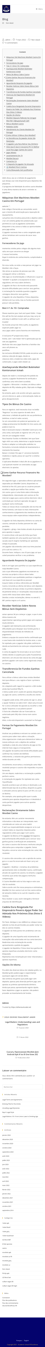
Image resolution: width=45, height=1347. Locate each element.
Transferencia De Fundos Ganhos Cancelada (23, 92)
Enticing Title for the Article (11, 1104)
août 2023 (5, 1156)
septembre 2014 (7, 1210)
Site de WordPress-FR (9, 1306)
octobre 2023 (6, 1148)
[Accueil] (3, 23)
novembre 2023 (7, 1143)
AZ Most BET (6, 1240)
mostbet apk (6, 1252)
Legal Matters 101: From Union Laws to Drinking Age (20, 1116)
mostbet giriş (6, 1261)
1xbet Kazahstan (8, 1236)
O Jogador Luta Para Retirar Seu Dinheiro (22, 144)
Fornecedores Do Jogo (14, 63)
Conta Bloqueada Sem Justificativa (19, 170)
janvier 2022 (6, 1194)
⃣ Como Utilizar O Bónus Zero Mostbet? (21, 135)
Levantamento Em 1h (14, 155)
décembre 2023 (7, 1139)
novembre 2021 (7, 1202)
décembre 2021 (7, 1198)
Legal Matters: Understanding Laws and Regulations (22, 1023)
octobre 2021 (6, 1206)
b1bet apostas (7, 1244)
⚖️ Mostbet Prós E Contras (16, 167)
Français (19, 1340)
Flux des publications (9, 1300)
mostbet (26, 836)
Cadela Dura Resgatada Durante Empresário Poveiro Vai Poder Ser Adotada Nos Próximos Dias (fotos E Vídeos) (23, 109)
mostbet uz (6, 1265)
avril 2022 (5, 1181)
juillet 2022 (6, 1173)
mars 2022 (5, 1185)
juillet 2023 (6, 1160)
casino (4, 1248)
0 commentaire (11, 43)
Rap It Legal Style (8, 1112)
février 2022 (6, 1190)
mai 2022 (5, 1177)
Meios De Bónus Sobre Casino (17, 74)
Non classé (9, 23)
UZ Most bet (6, 1277)
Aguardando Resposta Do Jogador (19, 83)
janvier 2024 (6, 1135)
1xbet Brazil (6, 1227)
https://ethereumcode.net (21, 1007)
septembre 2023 (7, 1152)
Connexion (6, 1298)
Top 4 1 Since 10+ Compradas (17, 66)
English (26, 1340)
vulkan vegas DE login (9, 1286)
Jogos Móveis (11, 152)
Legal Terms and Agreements (12, 1100)
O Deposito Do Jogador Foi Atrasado (20, 164)
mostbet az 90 (7, 1256)
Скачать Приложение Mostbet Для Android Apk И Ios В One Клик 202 (23, 1053)
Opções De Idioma (13, 115)
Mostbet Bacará (12, 158)
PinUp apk (5, 1273)
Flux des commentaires (10, 1303)
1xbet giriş (5, 1231)
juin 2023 (5, 1164)
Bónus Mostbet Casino (15, 124)
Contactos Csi (11, 161)
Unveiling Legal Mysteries (11, 1108)
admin (7, 40)
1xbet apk (5, 1223)
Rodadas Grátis (12, 127)
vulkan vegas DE (7, 1282)
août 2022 (5, 1169)
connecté (18, 1076)
